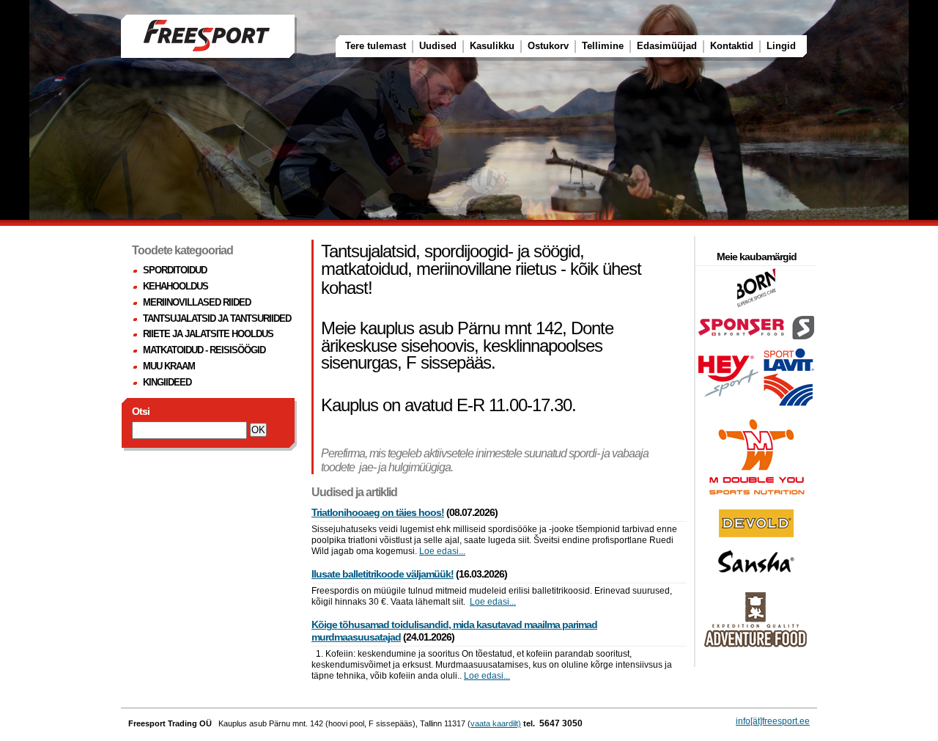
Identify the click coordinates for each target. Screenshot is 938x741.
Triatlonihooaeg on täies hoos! (377, 512)
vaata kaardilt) (495, 723)
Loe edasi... (442, 551)
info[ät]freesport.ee (773, 721)
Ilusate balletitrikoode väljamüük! (382, 574)
